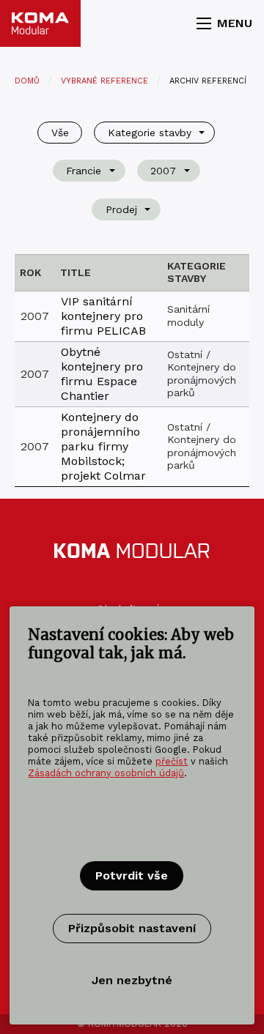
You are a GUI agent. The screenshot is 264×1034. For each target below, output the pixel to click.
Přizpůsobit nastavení (132, 928)
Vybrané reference (104, 81)
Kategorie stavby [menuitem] (149, 132)
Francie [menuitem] (83, 170)
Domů (27, 81)
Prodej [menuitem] (121, 209)
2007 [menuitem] (163, 170)
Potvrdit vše (131, 875)
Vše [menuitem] (60, 132)
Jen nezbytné (132, 980)
